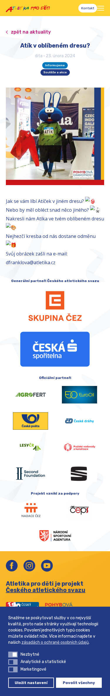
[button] (13, 654)
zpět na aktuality (31, 32)
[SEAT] (79, 473)
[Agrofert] (30, 394)
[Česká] (55, 349)
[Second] (30, 473)
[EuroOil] (79, 394)
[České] (79, 421)
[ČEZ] (55, 306)
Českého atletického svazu (45, 590)
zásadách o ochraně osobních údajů (55, 642)
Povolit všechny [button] (79, 683)
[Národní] (55, 535)
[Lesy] (30, 447)
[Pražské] (79, 447)
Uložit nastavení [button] (31, 683)
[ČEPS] (79, 510)
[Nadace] (30, 510)
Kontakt (87, 8)
